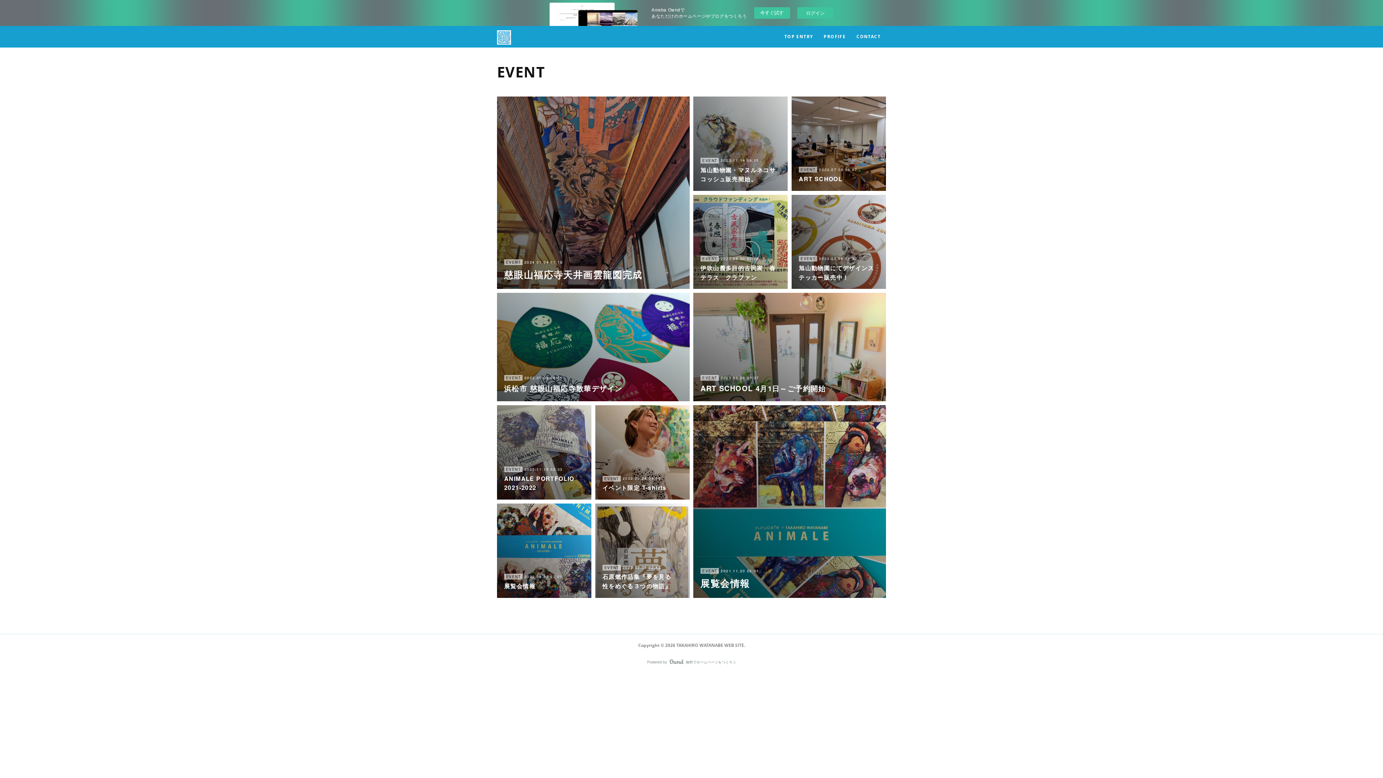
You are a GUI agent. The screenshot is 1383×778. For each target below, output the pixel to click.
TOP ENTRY (798, 36)
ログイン (815, 12)
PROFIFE (835, 36)
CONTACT (868, 36)
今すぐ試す (772, 12)
